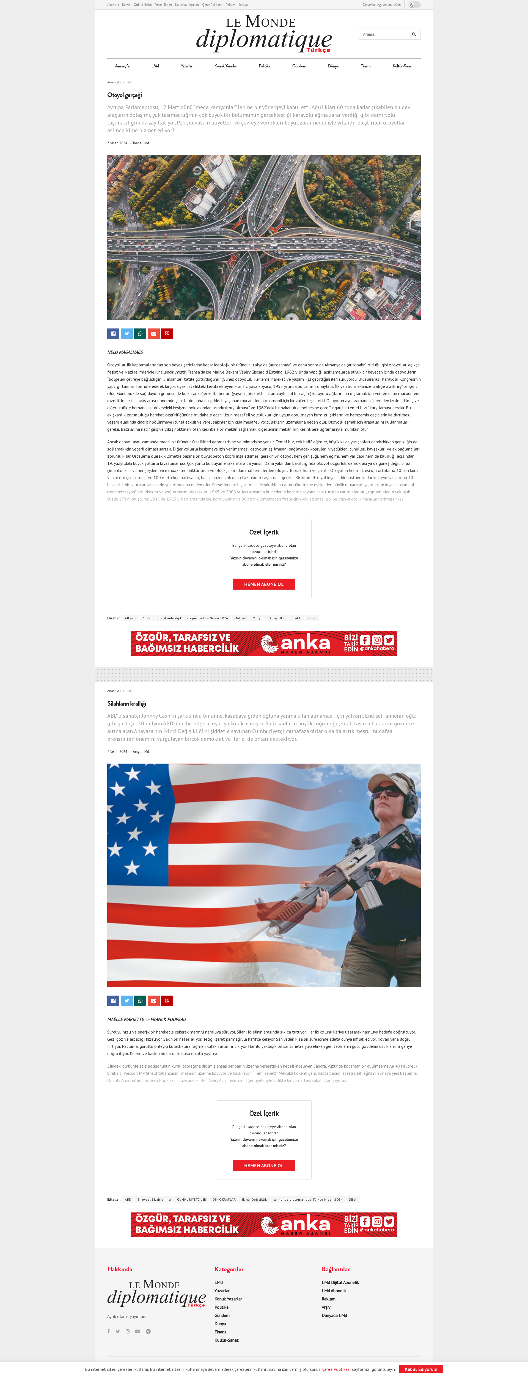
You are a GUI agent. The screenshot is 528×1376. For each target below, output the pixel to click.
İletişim (243, 4)
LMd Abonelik (334, 1290)
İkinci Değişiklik (254, 1199)
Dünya (333, 66)
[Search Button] (415, 34)
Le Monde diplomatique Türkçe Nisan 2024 (193, 618)
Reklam (230, 4)
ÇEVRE (148, 618)
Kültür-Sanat (403, 66)
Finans (366, 66)
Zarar (311, 618)
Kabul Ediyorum (421, 1369)
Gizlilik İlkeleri (143, 4)
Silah (353, 1199)
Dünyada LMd (334, 1315)
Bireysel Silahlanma (154, 1199)
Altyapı (130, 618)
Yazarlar (187, 66)
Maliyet (241, 618)
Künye (126, 4)
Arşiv (326, 1307)
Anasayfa (122, 66)
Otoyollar (278, 618)
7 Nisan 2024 (117, 143)
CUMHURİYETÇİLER (191, 1199)
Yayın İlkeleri (163, 4)
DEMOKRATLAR (224, 1199)
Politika (264, 66)
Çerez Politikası (212, 4)
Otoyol (258, 618)
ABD (128, 1199)
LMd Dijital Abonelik (340, 1282)
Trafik (296, 618)
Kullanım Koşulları (187, 4)
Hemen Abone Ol (264, 584)
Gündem (299, 66)
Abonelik (113, 4)
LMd (155, 66)
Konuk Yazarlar (226, 66)
